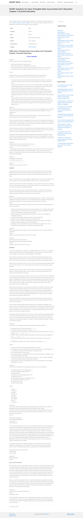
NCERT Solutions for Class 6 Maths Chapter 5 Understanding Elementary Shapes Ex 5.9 (66, 97)
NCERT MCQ (46, 514)
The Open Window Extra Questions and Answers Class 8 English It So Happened (65, 116)
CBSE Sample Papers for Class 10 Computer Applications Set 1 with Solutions (65, 91)
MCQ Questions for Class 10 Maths (65, 40)
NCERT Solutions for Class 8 (64, 53)
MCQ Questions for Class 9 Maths (65, 45)
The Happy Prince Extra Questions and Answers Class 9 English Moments (65, 145)
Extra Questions (61, 32)
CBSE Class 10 (16, 506)
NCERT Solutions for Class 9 (64, 61)
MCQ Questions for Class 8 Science (66, 35)
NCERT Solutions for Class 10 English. (21, 22)
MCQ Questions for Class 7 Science (66, 68)
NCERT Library (12, 515)
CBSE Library (12, 514)
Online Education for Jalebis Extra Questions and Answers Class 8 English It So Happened (65, 102)
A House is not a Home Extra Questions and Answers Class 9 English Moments (65, 139)
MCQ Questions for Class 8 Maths (65, 63)
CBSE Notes (60, 30)
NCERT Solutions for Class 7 (64, 33)
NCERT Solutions (32, 47)
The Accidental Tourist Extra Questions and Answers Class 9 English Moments (65, 133)
